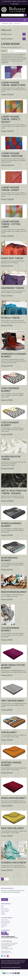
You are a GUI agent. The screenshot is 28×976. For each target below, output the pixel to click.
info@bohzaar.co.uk (8, 952)
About (2, 905)
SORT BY (3, 51)
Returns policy (4, 924)
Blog (2, 907)
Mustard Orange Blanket (11, 763)
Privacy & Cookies (5, 911)
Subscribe (4, 899)
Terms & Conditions (5, 910)
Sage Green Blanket (12, 828)
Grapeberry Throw (12, 288)
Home (10, 23)
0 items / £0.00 (7, 1)
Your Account (4, 925)
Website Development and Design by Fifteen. (11, 967)
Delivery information (5, 921)
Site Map (3, 912)
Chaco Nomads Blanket (10, 389)
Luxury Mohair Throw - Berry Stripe (13, 84)
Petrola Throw (10, 317)
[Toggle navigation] (25, 20)
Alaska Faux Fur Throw (10, 458)
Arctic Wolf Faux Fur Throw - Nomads (13, 492)
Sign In (19, 1)
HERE (7, 62)
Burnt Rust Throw (12, 258)
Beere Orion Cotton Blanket (13, 666)
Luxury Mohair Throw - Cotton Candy (10, 224)
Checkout (14, 1)
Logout (24, 1)
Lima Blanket (9, 732)
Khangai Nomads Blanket (11, 524)
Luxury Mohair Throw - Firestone (12, 154)
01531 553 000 (15, 4)
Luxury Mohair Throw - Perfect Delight (10, 119)
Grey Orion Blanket (12, 700)
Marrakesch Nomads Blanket (13, 355)
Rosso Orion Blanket (13, 798)
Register (3, 926)
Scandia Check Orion (13, 862)
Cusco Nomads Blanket (10, 423)
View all (20, 47)
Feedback (3, 914)
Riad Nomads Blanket (14, 591)
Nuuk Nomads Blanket (9, 559)
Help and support (4, 919)
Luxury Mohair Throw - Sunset (10, 188)
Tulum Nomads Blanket (10, 629)
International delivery (5, 922)
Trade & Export (4, 908)
